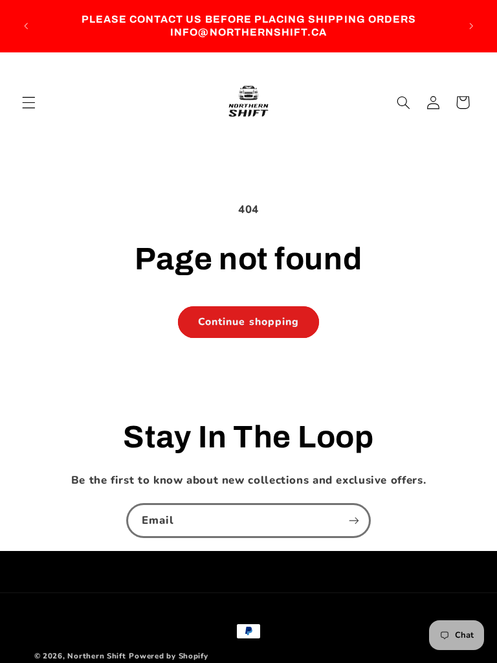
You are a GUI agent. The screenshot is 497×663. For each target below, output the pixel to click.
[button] (28, 102)
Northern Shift (96, 656)
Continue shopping (248, 322)
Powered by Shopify (168, 656)
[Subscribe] (354, 520)
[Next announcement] (471, 26)
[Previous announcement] (26, 26)
